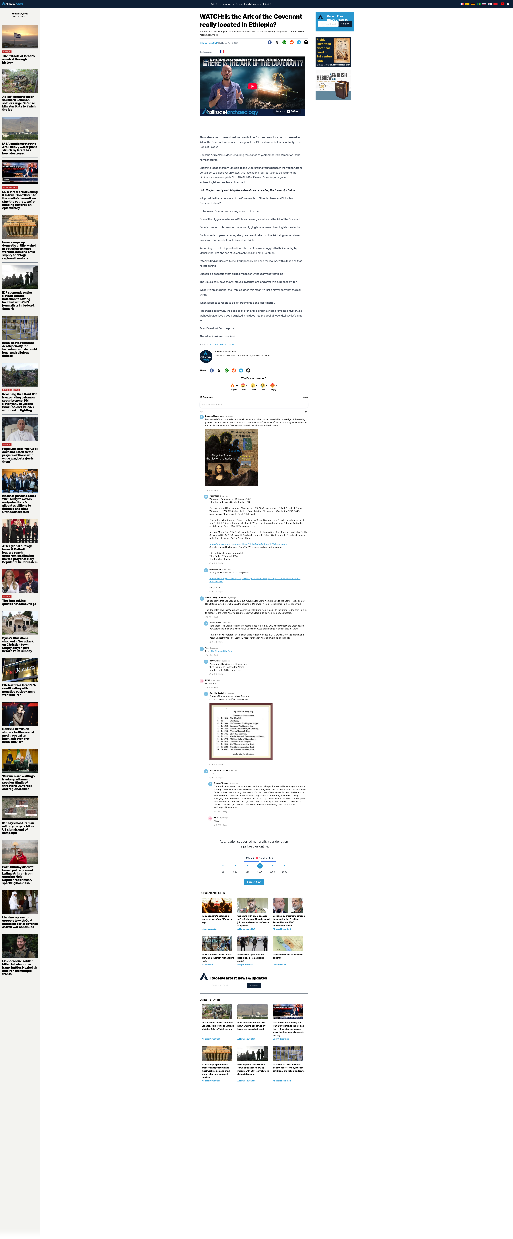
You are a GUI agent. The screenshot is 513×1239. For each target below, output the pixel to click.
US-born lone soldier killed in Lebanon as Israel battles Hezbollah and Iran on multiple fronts (19, 967)
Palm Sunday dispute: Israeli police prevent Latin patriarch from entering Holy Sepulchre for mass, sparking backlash (18, 875)
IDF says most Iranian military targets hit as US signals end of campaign (18, 828)
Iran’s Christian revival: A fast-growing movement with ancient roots (218, 957)
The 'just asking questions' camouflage (19, 602)
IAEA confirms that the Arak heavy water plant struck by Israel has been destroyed (19, 148)
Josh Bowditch (279, 964)
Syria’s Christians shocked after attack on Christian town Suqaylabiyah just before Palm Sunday (18, 644)
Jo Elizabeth (207, 964)
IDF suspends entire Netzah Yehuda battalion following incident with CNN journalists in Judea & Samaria (18, 300)
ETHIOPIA (229, 344)
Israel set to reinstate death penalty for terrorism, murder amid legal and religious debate (19, 349)
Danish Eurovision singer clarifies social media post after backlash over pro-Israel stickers (18, 735)
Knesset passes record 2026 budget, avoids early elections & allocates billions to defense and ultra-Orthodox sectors (19, 504)
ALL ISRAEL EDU (217, 344)
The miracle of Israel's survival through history (18, 59)
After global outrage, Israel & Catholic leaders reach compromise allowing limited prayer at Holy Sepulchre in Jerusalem (20, 554)
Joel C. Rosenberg (281, 1039)
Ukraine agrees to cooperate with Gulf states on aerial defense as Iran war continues (20, 922)
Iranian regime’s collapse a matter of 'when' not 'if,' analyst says (217, 919)
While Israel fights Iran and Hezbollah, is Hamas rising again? (250, 957)
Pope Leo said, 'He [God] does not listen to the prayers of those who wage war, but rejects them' (20, 455)
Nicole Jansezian (209, 929)
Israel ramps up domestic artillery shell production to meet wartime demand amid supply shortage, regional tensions (19, 250)
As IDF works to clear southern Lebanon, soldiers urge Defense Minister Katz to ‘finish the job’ (19, 103)
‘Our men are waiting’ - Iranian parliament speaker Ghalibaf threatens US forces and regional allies (18, 782)
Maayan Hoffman (244, 964)
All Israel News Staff (209, 43)
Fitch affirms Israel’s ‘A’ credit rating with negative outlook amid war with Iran (19, 690)
